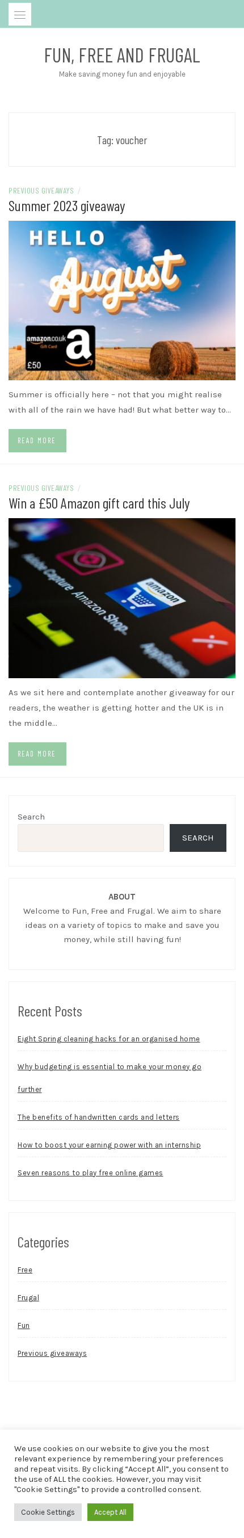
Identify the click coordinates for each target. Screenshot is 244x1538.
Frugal (28, 1297)
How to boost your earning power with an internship (109, 1145)
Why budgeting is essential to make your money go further (109, 1078)
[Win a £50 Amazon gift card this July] (122, 597)
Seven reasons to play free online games (90, 1173)
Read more (37, 440)
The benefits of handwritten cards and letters (99, 1117)
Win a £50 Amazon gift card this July (99, 502)
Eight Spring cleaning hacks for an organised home (109, 1039)
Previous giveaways (41, 190)
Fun (24, 1325)
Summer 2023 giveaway (67, 205)
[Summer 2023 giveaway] (122, 300)
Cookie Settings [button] (48, 1512)
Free (25, 1270)
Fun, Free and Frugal (122, 54)
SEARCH (198, 838)
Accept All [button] (110, 1512)
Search (31, 817)
